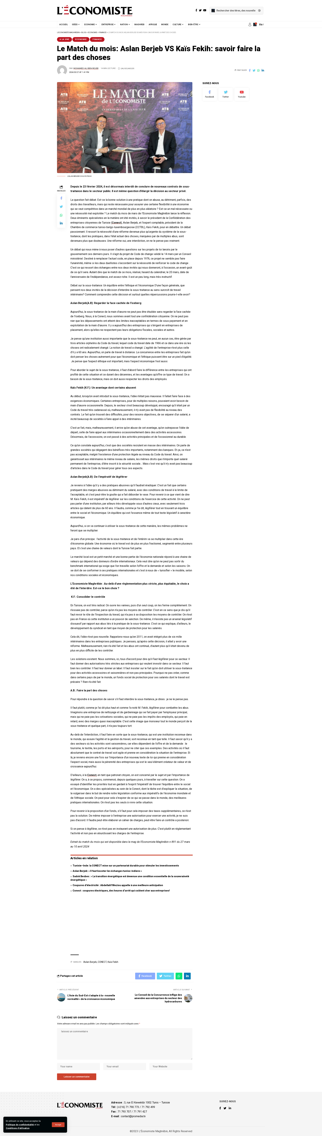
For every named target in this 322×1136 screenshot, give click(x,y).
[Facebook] (210, 94)
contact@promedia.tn (133, 1116)
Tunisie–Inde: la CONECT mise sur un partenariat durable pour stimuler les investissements (126, 865)
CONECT (102, 962)
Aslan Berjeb (90, 962)
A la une (64, 39)
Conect (116, 222)
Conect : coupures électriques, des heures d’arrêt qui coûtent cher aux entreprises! (121, 890)
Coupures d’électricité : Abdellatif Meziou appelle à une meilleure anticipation (118, 885)
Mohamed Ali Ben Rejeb (85, 68)
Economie (81, 39)
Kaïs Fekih (113, 962)
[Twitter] (226, 94)
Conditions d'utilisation (17, 1128)
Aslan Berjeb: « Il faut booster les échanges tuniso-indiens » (107, 871)
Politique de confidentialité (20, 1124)
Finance (97, 39)
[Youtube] (242, 94)
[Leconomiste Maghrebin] (94, 11)
